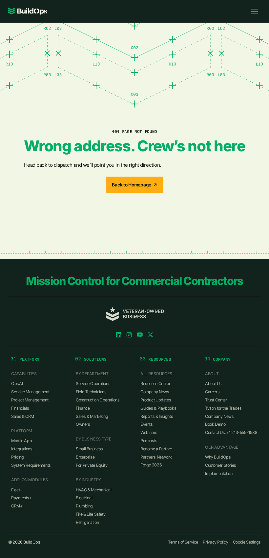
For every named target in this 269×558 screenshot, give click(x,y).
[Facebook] (139, 334)
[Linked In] (118, 334)
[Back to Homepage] (134, 185)
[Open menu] (254, 11)
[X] (150, 334)
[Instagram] (129, 334)
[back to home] (27, 11)
